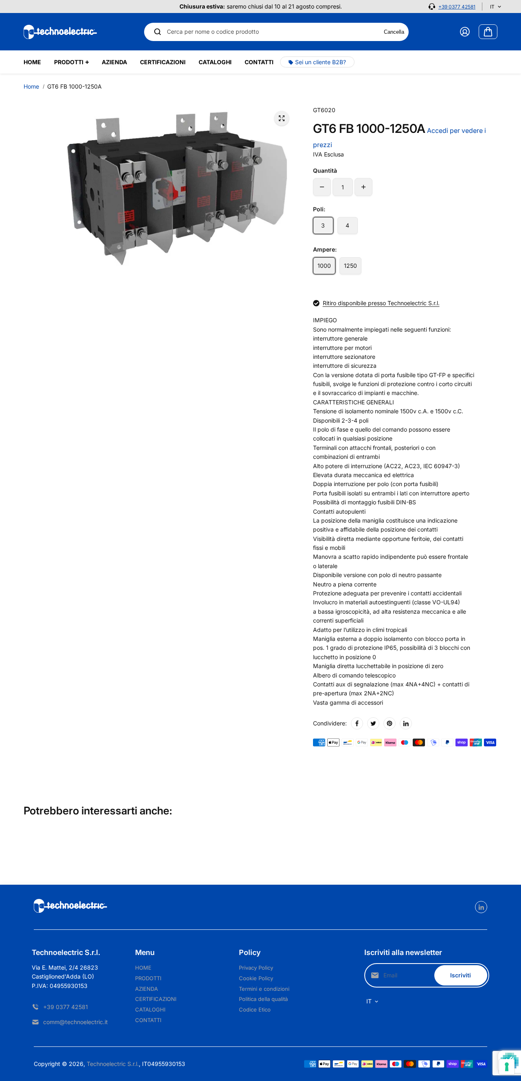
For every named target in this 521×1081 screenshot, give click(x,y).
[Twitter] (373, 723)
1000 (324, 265)
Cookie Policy (256, 978)
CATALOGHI (150, 1009)
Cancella (394, 32)
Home (31, 86)
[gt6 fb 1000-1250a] (282, 118)
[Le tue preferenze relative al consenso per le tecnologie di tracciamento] (506, 1066)
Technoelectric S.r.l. (113, 1063)
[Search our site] (157, 31)
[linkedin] (481, 907)
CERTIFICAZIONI (155, 999)
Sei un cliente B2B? (320, 62)
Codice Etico (255, 1009)
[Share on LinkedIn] (406, 723)
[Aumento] (363, 187)
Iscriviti (460, 975)
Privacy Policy (256, 967)
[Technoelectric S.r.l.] (60, 32)
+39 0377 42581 (456, 7)
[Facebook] (357, 723)
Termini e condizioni (264, 988)
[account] (465, 32)
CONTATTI (148, 1020)
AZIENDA (146, 988)
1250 (350, 265)
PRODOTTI (148, 978)
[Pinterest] (389, 723)
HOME (143, 967)
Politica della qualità (263, 999)
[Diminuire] (322, 187)
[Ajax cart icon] (488, 31)
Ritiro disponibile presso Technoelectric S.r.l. (381, 303)
